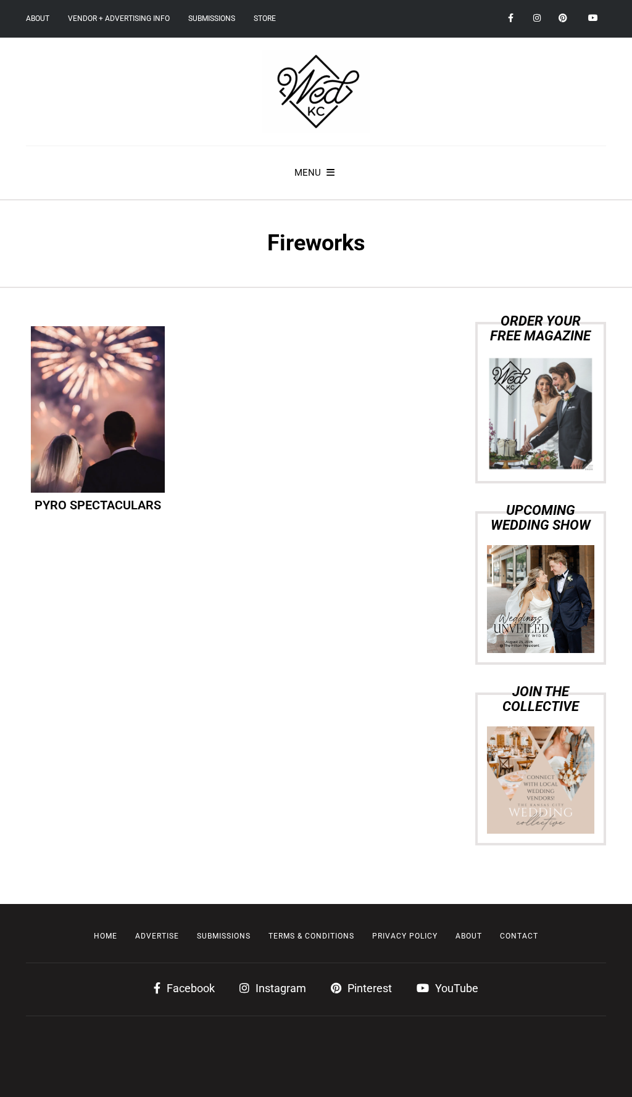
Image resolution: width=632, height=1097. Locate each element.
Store (265, 18)
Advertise (157, 936)
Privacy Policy (405, 936)
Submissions (211, 18)
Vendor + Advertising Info (119, 18)
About (37, 18)
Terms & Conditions (311, 936)
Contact (519, 936)
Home (105, 936)
